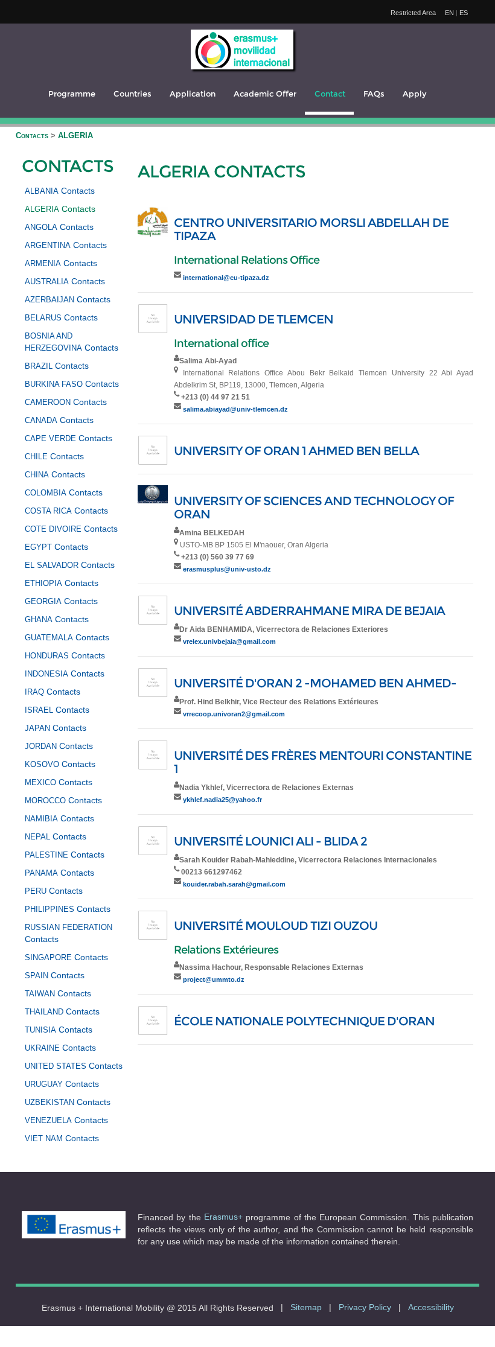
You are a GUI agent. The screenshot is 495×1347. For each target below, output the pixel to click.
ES (463, 12)
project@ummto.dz (213, 979)
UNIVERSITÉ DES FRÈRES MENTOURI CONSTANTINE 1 (322, 762)
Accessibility (431, 1307)
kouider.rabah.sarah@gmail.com (234, 884)
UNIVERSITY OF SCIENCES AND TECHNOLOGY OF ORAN (314, 507)
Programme (71, 93)
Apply (414, 93)
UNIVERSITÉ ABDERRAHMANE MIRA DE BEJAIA (309, 610)
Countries (132, 93)
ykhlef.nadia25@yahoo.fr (222, 799)
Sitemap (306, 1307)
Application (193, 93)
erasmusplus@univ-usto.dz (227, 569)
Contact (330, 93)
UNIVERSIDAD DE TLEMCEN (253, 319)
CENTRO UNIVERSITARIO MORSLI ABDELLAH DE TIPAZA (311, 229)
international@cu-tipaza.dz (226, 277)
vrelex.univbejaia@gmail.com (229, 641)
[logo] (242, 49)
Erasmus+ (223, 1216)
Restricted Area (413, 12)
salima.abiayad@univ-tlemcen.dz (235, 409)
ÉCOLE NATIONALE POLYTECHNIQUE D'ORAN (304, 1021)
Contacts (33, 135)
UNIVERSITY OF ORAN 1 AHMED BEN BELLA (296, 451)
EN (449, 12)
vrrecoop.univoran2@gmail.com (234, 714)
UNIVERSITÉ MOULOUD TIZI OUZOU (275, 926)
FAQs (374, 93)
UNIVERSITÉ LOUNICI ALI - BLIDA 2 (270, 841)
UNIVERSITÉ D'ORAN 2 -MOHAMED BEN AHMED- (315, 683)
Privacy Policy (365, 1307)
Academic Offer (265, 93)
